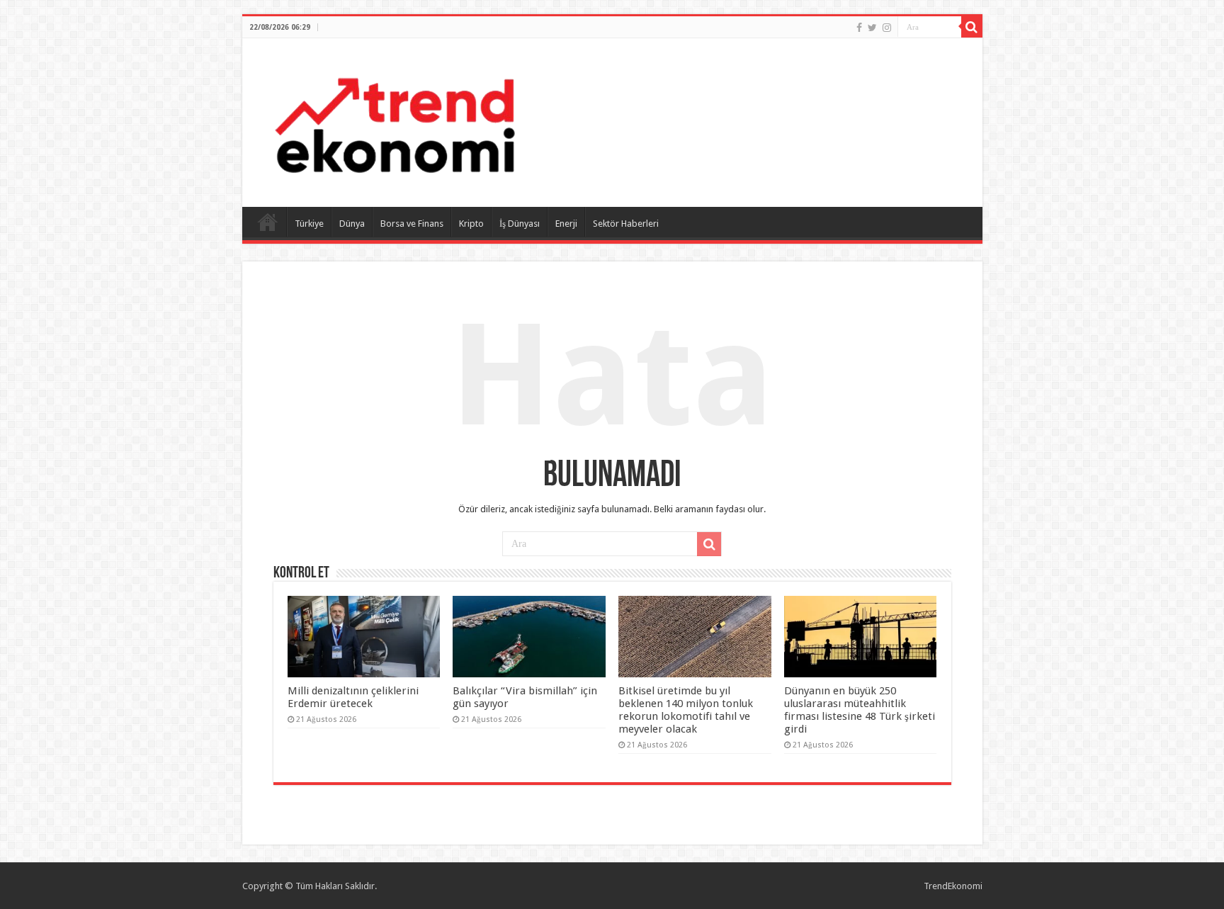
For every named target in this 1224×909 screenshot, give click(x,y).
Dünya (352, 223)
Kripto (471, 223)
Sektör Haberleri (626, 223)
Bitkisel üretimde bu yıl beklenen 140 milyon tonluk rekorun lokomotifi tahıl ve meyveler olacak (685, 709)
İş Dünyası (519, 223)
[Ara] (971, 27)
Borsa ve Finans (411, 223)
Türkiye (309, 223)
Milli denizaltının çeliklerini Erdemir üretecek (353, 697)
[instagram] (886, 27)
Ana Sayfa (267, 222)
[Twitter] (872, 27)
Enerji (566, 223)
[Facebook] (859, 27)
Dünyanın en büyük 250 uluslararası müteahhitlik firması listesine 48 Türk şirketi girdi (859, 709)
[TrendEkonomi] (394, 120)
